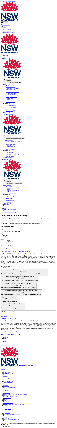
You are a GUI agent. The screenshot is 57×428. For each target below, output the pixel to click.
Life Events (8, 99)
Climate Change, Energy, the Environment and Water (15, 394)
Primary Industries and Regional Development (13, 404)
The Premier (6, 412)
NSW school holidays (11, 193)
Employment (9, 145)
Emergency (8, 90)
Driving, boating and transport (12, 88)
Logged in (5, 27)
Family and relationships (11, 93)
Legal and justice (10, 98)
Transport (5, 405)
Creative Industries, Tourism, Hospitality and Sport (14, 396)
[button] (24, 272)
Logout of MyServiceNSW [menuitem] (9, 32)
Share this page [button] (23, 334)
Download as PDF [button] (5, 334)
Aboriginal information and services (14, 85)
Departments (4, 390)
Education (5, 399)
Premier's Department (8, 403)
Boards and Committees (8, 415)
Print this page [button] (15, 334)
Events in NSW (9, 189)
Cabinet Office (6, 393)
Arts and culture (9, 188)
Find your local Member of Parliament (11, 414)
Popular (3, 369)
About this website (6, 378)
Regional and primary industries (13, 100)
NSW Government (6, 409)
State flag (5, 376)
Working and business (9, 140)
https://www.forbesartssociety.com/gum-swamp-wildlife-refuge (18, 251)
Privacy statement (7, 386)
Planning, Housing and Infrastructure (11, 401)
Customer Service (7, 398)
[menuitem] (7, 29)
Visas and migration (10, 102)
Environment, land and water (12, 92)
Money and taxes (10, 147)
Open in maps (4, 316)
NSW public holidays (11, 191)
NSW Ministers (6, 413)
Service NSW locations (8, 373)
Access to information (8, 381)
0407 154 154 (7, 250)
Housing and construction (11, 97)
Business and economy (11, 142)
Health (4, 400)
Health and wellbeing (11, 95)
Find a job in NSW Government (10, 417)
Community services (10, 87)
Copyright (5, 383)
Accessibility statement (8, 382)
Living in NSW (7, 84)
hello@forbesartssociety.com (10, 248)
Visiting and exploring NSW (12, 190)
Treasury (5, 406)
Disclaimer (5, 385)
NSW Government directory (9, 387)
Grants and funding (10, 94)
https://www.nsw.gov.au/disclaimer (13, 331)
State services (6, 374)
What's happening (8, 185)
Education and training (11, 89)
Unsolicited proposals (8, 420)
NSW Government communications (11, 419)
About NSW (9, 186)
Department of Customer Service (26, 365)
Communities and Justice (8, 395)
